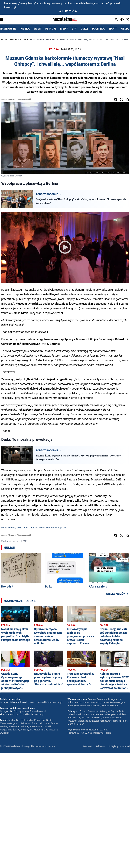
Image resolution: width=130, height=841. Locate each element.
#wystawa (44, 527)
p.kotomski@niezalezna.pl (30, 714)
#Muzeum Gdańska (27, 527)
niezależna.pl (9, 39)
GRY (74, 28)
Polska (24, 39)
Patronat (87, 746)
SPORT (113, 28)
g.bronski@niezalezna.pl (33, 711)
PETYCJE (50, 28)
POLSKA (25, 28)
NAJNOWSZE (8, 28)
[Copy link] (127, 99)
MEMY (64, 28)
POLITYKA (98, 28)
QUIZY (84, 28)
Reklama (100, 746)
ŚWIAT (37, 28)
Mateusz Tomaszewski (19, 99)
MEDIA (125, 28)
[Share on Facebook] (115, 99)
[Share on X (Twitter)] (121, 99)
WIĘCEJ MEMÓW (116, 593)
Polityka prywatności (119, 746)
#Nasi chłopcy (8, 527)
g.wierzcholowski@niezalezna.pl (45, 702)
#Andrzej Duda (59, 527)
